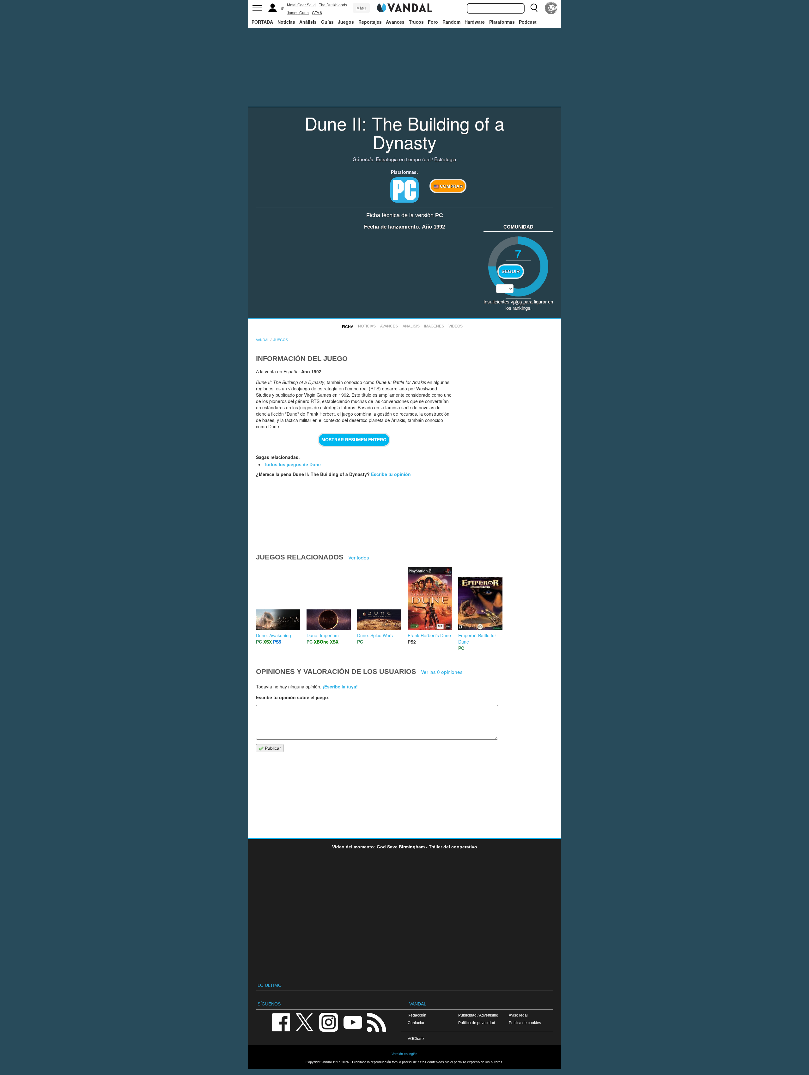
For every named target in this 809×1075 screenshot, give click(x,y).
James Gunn (298, 13)
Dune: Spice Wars (375, 635)
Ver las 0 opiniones (442, 671)
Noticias (286, 22)
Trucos (416, 22)
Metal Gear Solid (301, 5)
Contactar (416, 1023)
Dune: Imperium (323, 635)
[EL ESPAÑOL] (551, 8)
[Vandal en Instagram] (329, 1022)
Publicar (272, 748)
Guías (327, 22)
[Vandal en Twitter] (305, 1022)
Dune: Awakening (273, 635)
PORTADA (262, 22)
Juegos (346, 22)
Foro (433, 22)
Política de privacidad (476, 1023)
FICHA (348, 327)
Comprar (451, 186)
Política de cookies (525, 1023)
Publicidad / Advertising (478, 1015)
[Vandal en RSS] (376, 1022)
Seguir (511, 271)
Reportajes (370, 22)
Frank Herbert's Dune (429, 635)
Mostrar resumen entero (353, 439)
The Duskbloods (333, 5)
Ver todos (358, 557)
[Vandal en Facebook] (281, 1022)
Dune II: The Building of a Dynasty (404, 132)
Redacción (417, 1015)
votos (518, 303)
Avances (395, 22)
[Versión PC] (404, 190)
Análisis (308, 22)
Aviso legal (518, 1015)
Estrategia (445, 159)
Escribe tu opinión (391, 474)
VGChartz (416, 1038)
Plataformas (502, 22)
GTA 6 (317, 13)
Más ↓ (361, 8)
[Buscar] (534, 8)
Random (451, 22)
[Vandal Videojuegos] (404, 7)
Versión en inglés (404, 1054)
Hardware (475, 22)
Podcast (528, 22)
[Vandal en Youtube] (353, 1022)
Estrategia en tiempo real (403, 159)
